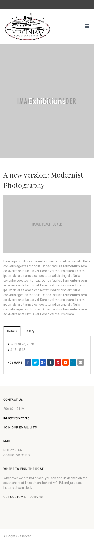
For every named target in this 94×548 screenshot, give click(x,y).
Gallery (29, 331)
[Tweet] (35, 362)
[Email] (80, 362)
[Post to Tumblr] (50, 362)
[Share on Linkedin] (73, 362)
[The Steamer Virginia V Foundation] (27, 26)
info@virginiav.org (16, 418)
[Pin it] (58, 362)
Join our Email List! (20, 427)
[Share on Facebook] (28, 362)
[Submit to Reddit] (65, 362)
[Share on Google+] (43, 362)
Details (12, 331)
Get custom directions (23, 497)
